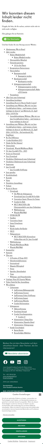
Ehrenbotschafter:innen (18, 261)
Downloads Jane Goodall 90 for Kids (27, 196)
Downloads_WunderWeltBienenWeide (19, 148)
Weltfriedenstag (19, 210)
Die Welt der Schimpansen (23, 194)
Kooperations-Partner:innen (20, 68)
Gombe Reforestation (21, 303)
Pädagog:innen (15, 234)
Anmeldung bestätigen (14, 100)
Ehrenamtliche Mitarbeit (18, 60)
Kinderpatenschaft (20, 79)
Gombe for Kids (19, 202)
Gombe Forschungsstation (23, 314)
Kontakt (9, 178)
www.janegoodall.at (9, 376)
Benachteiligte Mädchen (22, 333)
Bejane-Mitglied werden (22, 57)
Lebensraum (14, 287)
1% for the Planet (20, 65)
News (8, 180)
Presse (12, 269)
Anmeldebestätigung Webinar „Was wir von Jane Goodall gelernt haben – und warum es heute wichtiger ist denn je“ (25, 119)
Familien (13, 218)
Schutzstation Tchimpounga (23, 325)
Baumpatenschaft (20, 73)
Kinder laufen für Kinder (18, 228)
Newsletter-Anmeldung (14, 183)
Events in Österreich (13, 153)
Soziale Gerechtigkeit (17, 327)
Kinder (12, 226)
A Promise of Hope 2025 (19, 258)
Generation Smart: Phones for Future (27, 199)
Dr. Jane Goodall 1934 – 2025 (16, 151)
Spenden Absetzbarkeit (18, 271)
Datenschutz (23, 441)
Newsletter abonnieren (18, 354)
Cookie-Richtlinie (13, 441)
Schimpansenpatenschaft (22, 84)
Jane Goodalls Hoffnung (18, 170)
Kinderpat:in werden (25, 81)
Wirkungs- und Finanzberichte (20, 277)
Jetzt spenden (10, 172)
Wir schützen (10, 285)
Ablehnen (21, 425)
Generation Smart (16, 220)
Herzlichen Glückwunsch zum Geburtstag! (20, 159)
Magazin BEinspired (17, 266)
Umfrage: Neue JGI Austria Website (18, 279)
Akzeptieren (21, 420)
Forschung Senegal (20, 311)
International (14, 263)
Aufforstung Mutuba (21, 301)
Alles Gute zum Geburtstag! (15, 97)
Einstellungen (21, 431)
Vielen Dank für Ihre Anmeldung (17, 282)
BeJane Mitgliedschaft (17, 55)
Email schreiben (8, 378)
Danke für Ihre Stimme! (14, 143)
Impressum (31, 441)
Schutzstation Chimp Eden (23, 319)
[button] (40, 395)
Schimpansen (14, 306)
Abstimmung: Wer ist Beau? (15, 49)
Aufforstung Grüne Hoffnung (24, 295)
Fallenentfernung (20, 309)
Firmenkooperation (16, 63)
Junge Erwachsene (16, 223)
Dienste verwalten (8, 414)
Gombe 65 (21, 317)
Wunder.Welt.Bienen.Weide (19, 244)
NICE (12, 231)
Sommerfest (10, 250)
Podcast (8, 186)
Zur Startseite (13, 39)
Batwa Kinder (19, 330)
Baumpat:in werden (25, 76)
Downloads (14, 191)
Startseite (9, 252)
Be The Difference (12, 137)
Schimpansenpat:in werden (27, 87)
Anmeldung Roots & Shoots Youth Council (21, 103)
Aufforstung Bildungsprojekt (24, 290)
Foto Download (11, 156)
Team (12, 274)
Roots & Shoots (11, 188)
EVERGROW (15, 215)
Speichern (21, 436)
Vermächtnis (14, 95)
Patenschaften (15, 71)
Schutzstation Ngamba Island (24, 322)
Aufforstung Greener (21, 293)
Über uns (9, 255)
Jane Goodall (10, 167)
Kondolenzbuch (11, 175)
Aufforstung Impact (21, 298)
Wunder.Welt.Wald (20, 212)
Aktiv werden (10, 52)
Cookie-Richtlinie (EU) (14, 140)
